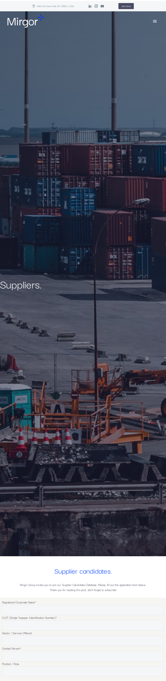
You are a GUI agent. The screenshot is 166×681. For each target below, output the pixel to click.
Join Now (126, 6)
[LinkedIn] (90, 6)
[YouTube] (102, 6)
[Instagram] (96, 6)
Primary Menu (155, 21)
